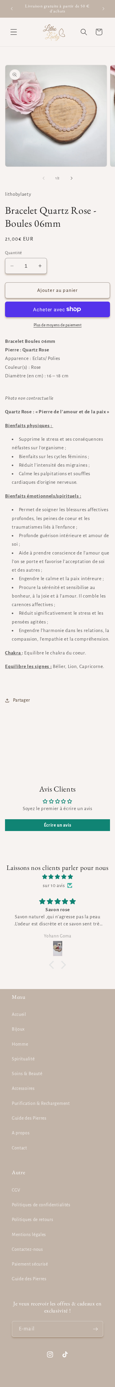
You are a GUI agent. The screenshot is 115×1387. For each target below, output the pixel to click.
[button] (13, 32)
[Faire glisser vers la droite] (71, 178)
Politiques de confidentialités (41, 1204)
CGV (16, 1190)
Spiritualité (23, 1059)
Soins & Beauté (27, 1073)
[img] (57, 876)
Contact (19, 1148)
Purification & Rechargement (41, 1103)
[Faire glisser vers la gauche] (43, 178)
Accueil (19, 1014)
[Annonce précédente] (11, 8)
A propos (21, 1133)
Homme (20, 1044)
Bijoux (18, 1029)
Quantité (13, 253)
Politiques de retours (32, 1219)
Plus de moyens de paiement (58, 325)
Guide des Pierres (29, 1118)
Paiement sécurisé (30, 1264)
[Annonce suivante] (103, 8)
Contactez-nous (27, 1249)
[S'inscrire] (95, 1329)
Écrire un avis (57, 825)
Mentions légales (29, 1234)
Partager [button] (21, 700)
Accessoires (23, 1088)
